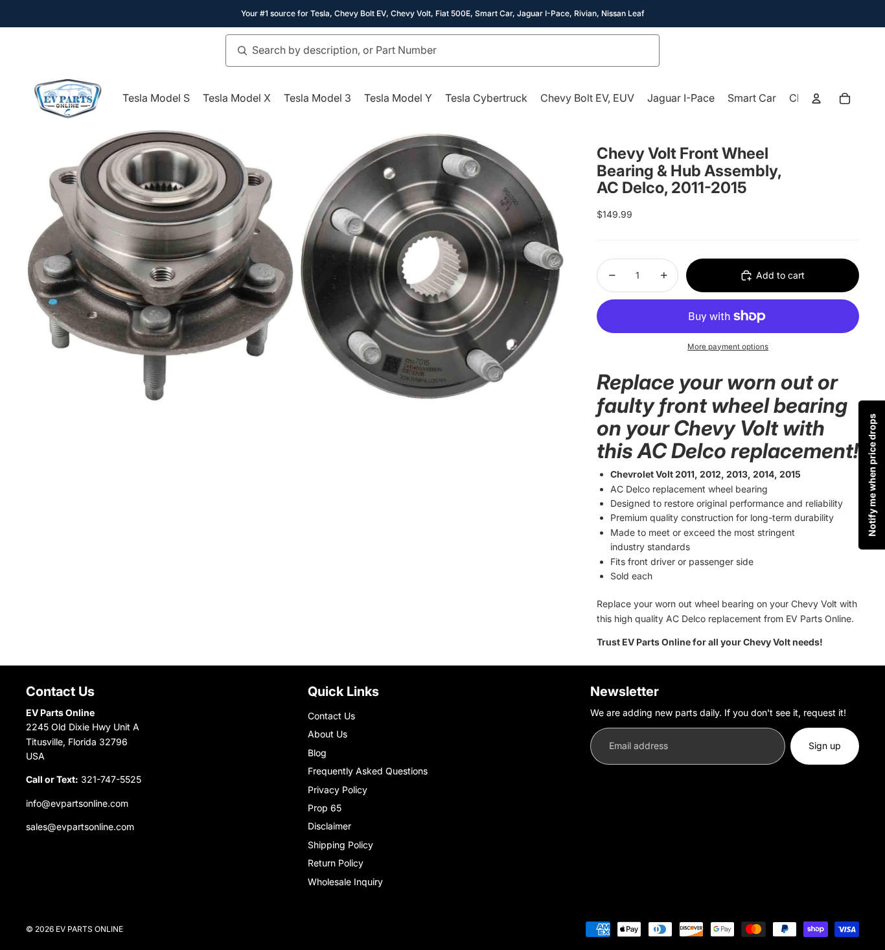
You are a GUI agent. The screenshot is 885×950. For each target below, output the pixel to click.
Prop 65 (324, 807)
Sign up (825, 745)
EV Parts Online (89, 929)
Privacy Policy (337, 789)
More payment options (727, 346)
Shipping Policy (340, 844)
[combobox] (428, 50)
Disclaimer (329, 825)
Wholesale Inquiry (345, 881)
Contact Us (331, 715)
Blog (317, 752)
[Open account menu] (816, 98)
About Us (327, 733)
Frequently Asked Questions (368, 770)
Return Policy (335, 862)
